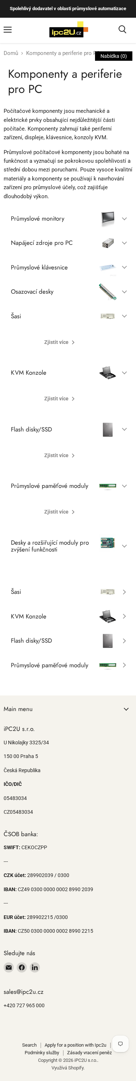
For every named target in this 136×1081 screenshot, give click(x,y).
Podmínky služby (42, 1052)
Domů (11, 53)
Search (29, 1045)
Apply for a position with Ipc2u (75, 1045)
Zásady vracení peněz (89, 1052)
